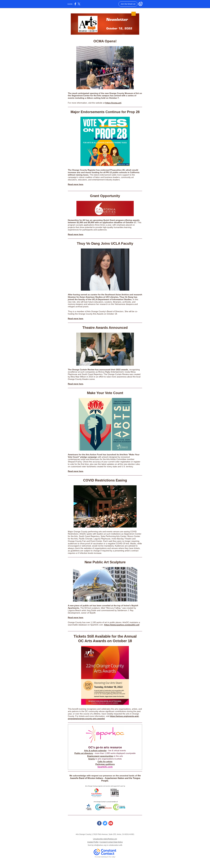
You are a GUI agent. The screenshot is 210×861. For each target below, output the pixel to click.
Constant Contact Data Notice (111, 842)
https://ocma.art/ (113, 103)
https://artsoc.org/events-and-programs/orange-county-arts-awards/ (103, 717)
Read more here (75, 184)
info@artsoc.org (100, 845)
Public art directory (83, 753)
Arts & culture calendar (95, 750)
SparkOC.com (105, 767)
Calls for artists (105, 761)
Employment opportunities (100, 756)
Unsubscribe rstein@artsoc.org (105, 839)
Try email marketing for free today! (105, 857)
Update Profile (92, 842)
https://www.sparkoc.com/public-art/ (121, 625)
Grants (91, 759)
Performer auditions (105, 764)
